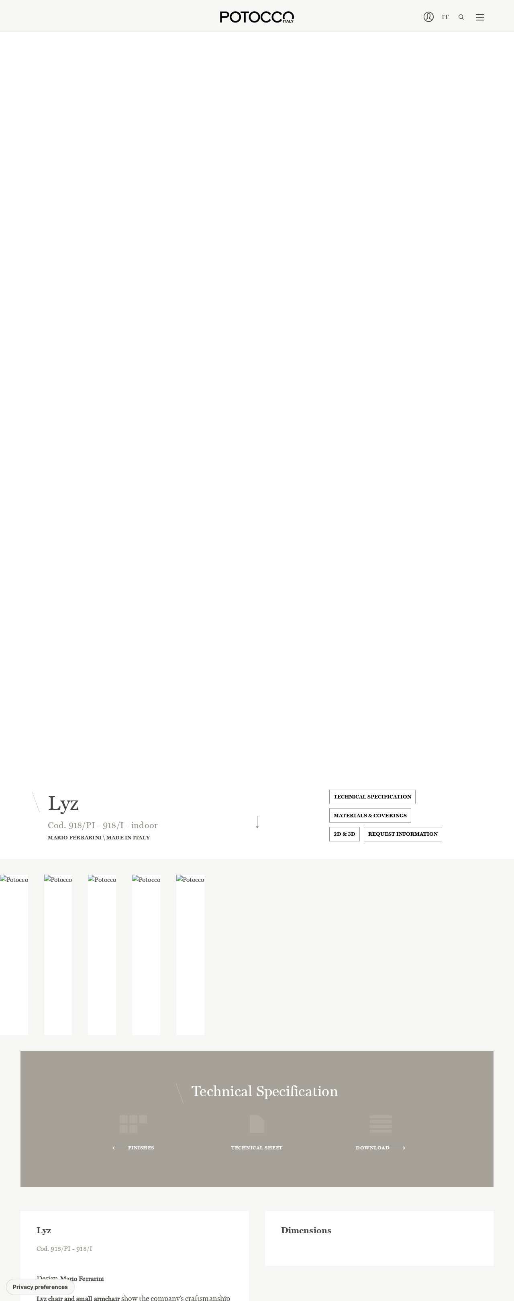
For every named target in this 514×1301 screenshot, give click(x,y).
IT (445, 17)
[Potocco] (257, 17)
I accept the (231, 796)
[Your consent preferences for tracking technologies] (40, 1287)
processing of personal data (248, 796)
